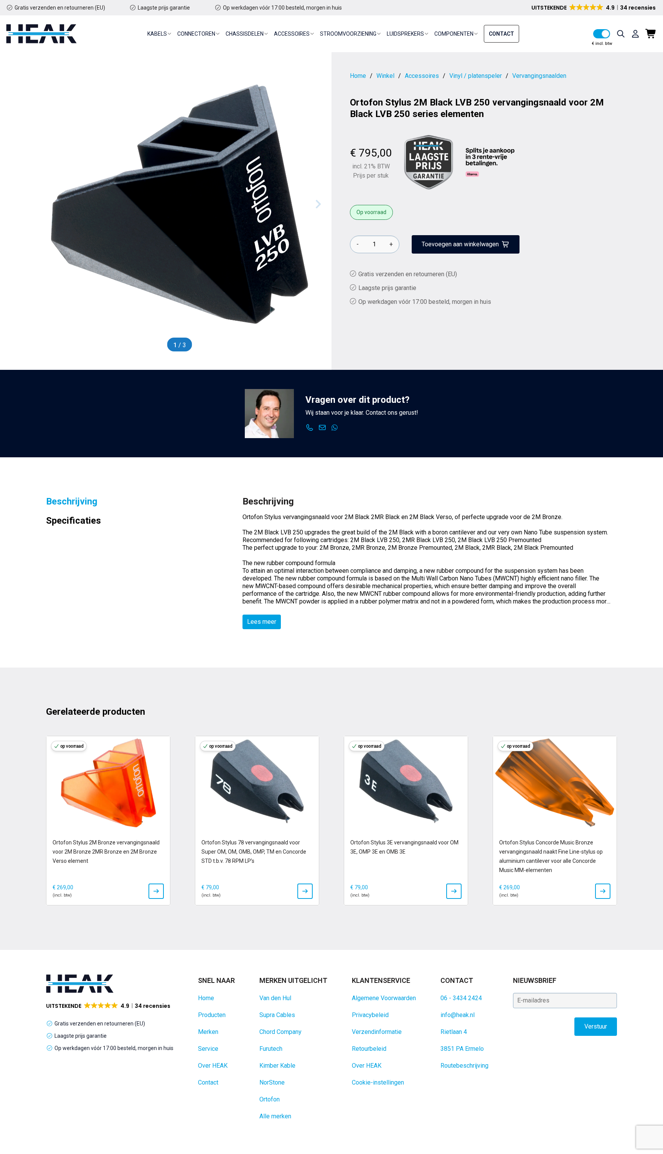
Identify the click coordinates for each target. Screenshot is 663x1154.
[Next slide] (317, 204)
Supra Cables (277, 1015)
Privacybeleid (370, 1015)
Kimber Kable (277, 1065)
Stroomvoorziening (348, 34)
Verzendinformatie (377, 1031)
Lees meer (261, 621)
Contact (501, 34)
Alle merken (275, 1116)
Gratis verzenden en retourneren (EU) (60, 8)
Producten (212, 1015)
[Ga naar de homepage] (41, 33)
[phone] (309, 428)
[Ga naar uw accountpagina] (635, 34)
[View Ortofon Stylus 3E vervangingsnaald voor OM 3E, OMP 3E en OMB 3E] (454, 891)
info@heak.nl (457, 1015)
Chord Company (280, 1031)
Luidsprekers (405, 34)
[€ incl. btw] (601, 33)
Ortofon (269, 1099)
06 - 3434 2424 (461, 998)
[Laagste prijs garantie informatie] (428, 162)
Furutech (270, 1048)
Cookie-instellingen (378, 1082)
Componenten (453, 34)
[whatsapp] (334, 428)
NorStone (272, 1082)
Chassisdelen (245, 34)
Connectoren (196, 34)
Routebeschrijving (464, 1065)
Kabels (157, 34)
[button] (594, 8)
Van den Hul (275, 998)
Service (208, 1048)
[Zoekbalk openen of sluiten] (620, 33)
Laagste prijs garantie (164, 8)
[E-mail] (322, 428)
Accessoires (292, 34)
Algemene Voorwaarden (384, 998)
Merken (208, 1031)
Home (206, 998)
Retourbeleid (369, 1048)
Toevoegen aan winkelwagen (460, 244)
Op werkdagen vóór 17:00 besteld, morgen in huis (282, 8)
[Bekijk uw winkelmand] (651, 33)
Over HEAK (213, 1065)
